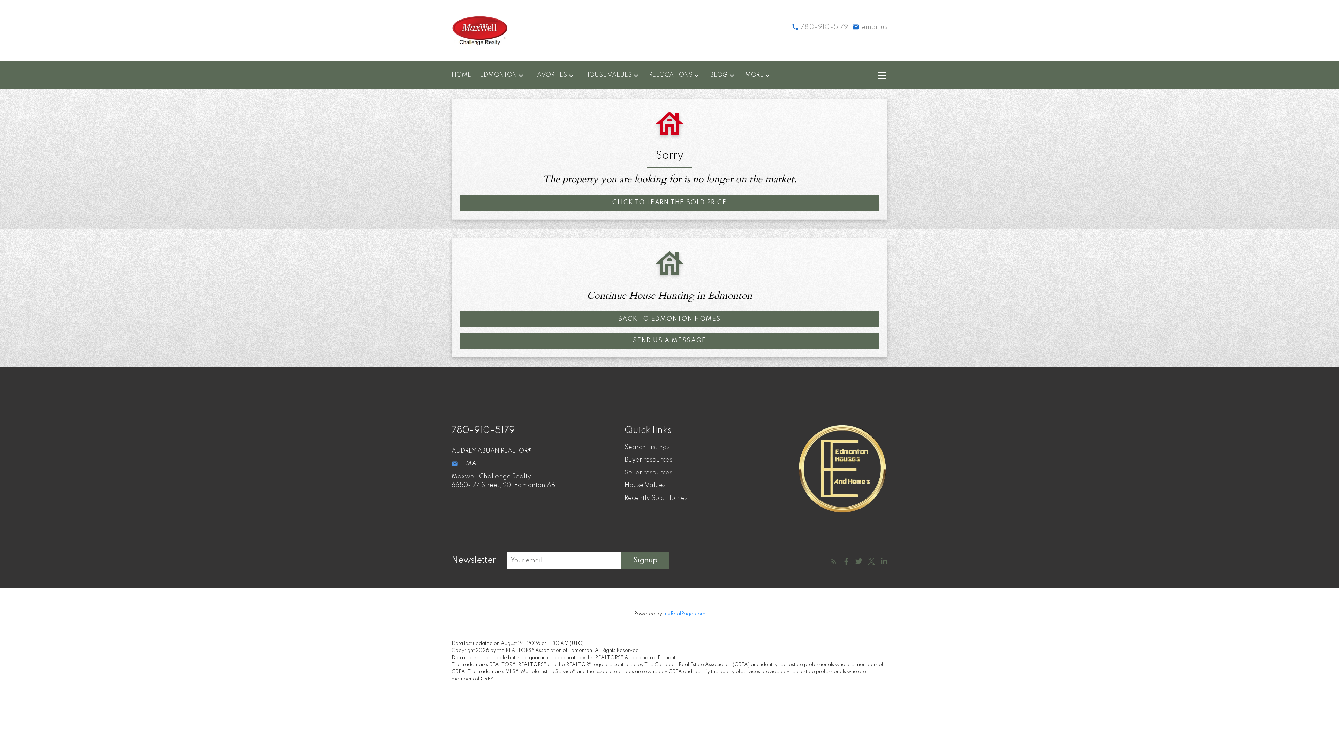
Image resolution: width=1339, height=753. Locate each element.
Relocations (671, 75)
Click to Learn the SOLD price (669, 202)
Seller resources (648, 473)
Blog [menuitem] (719, 75)
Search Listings (647, 447)
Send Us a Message (669, 340)
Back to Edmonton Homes (669, 319)
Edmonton (498, 75)
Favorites (550, 75)
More (754, 75)
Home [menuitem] (461, 75)
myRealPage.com (684, 613)
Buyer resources (648, 460)
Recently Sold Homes (656, 498)
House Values (608, 75)
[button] (669, 203)
